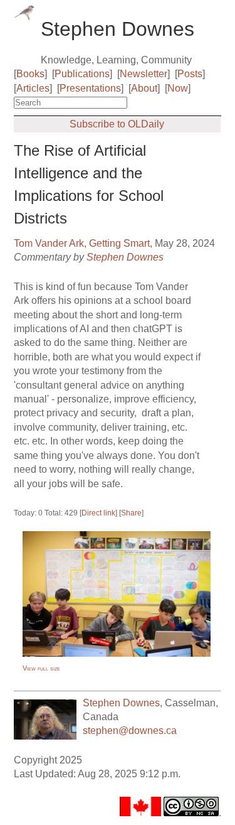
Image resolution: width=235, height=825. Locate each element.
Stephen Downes (125, 257)
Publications (82, 73)
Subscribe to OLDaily (117, 124)
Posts (189, 73)
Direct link (98, 513)
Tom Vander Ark (49, 243)
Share (131, 513)
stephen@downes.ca (130, 730)
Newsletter (143, 73)
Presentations (90, 88)
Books (30, 73)
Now (177, 88)
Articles (33, 88)
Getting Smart (119, 243)
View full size (41, 668)
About (144, 88)
